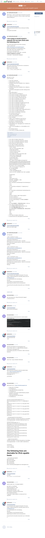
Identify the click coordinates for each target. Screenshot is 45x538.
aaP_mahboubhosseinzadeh (13, 26)
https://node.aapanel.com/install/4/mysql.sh (15, 47)
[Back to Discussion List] (1, 1)
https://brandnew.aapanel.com (15, 371)
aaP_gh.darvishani (11, 307)
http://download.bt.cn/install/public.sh (14, 238)
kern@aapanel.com (10, 277)
